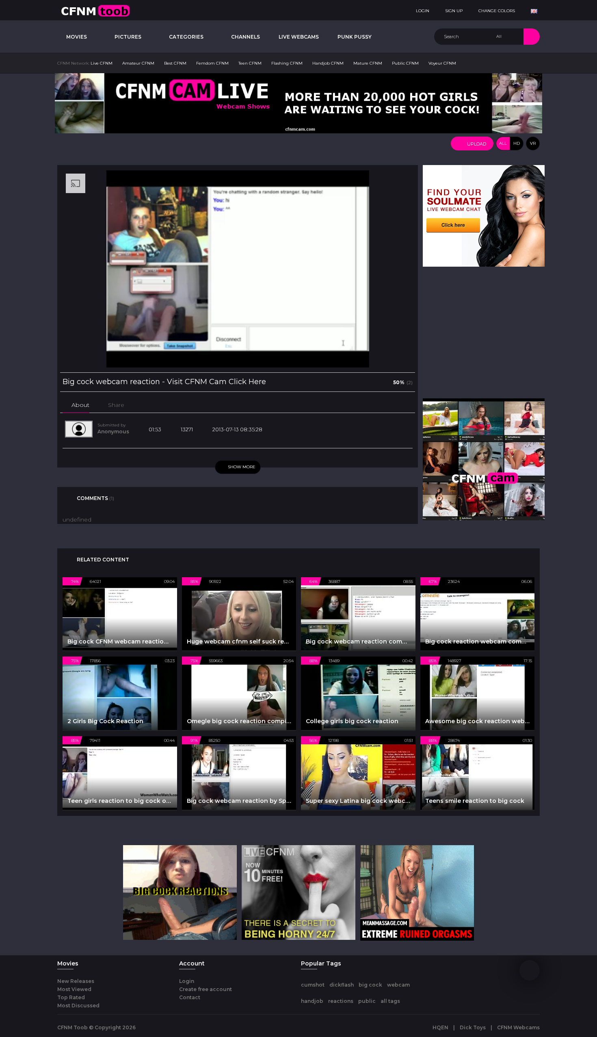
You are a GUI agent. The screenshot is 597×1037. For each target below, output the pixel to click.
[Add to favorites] (136, 405)
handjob (312, 1001)
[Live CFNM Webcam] (298, 103)
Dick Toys (473, 1027)
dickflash (341, 985)
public (367, 1001)
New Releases (75, 981)
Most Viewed (74, 989)
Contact (189, 997)
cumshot (312, 985)
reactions (340, 1001)
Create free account (205, 989)
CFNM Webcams (518, 1027)
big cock (370, 985)
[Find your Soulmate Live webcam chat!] (484, 215)
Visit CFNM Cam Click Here (216, 381)
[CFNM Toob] (95, 10)
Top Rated (71, 997)
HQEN (440, 1027)
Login (186, 981)
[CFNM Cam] (484, 459)
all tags (390, 1001)
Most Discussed (78, 1005)
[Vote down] (384, 382)
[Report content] (151, 405)
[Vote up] (371, 382)
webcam (398, 985)
